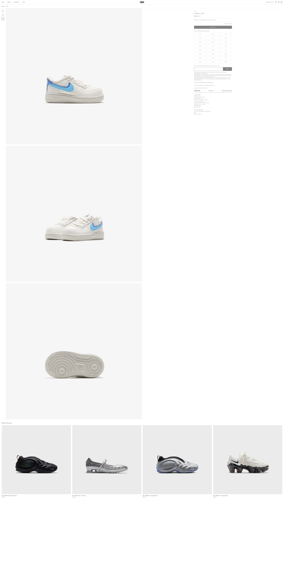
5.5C (213, 42)
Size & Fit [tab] (211, 90)
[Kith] (142, 2)
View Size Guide (228, 23)
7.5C (226, 46)
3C (226, 34)
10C (213, 54)
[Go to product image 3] (2, 18)
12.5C (200, 62)
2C (200, 34)
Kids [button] (23, 2)
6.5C (200, 46)
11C (200, 58)
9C (226, 50)
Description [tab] (197, 90)
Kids (7, 6)
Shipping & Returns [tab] (227, 90)
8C (200, 50)
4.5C (226, 38)
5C (200, 42)
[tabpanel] (213, 104)
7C (213, 46)
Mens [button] (9, 2)
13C (213, 62)
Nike (195, 11)
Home (3, 6)
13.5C (226, 62)
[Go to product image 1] (2, 10)
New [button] (3, 2)
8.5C (213, 50)
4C (213, 38)
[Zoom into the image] (74, 76)
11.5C (213, 58)
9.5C (200, 54)
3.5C (200, 38)
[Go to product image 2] (2, 14)
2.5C (213, 34)
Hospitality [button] (270, 2)
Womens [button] (16, 2)
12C (226, 58)
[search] (278, 2)
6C (226, 42)
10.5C (226, 54)
